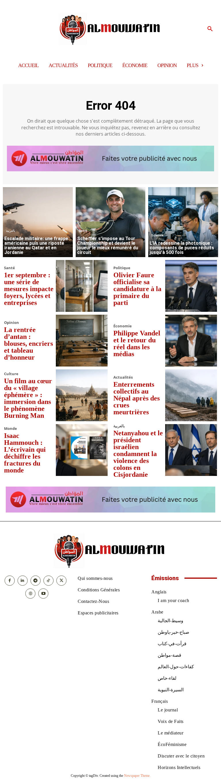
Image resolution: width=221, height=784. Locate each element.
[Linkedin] (23, 581)
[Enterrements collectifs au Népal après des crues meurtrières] (191, 395)
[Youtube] (43, 594)
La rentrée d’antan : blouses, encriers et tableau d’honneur (28, 343)
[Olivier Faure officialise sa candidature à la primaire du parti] (191, 286)
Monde (10, 428)
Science (157, 235)
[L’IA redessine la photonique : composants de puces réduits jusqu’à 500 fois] (183, 222)
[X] (61, 581)
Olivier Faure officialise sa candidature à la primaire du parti (137, 288)
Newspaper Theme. (137, 776)
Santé (9, 268)
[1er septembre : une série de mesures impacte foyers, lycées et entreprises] (82, 286)
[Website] (30, 594)
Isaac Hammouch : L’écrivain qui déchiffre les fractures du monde (25, 453)
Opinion (11, 322)
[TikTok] (48, 581)
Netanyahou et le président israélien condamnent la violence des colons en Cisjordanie (138, 453)
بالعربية (10, 231)
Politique (121, 268)
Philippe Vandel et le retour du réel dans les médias (136, 343)
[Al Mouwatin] (110, 29)
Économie (122, 326)
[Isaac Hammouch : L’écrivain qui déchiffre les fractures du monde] (82, 450)
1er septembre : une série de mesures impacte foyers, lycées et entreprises (29, 288)
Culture (11, 374)
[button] (210, 29)
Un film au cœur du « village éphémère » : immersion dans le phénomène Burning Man (28, 398)
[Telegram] (36, 581)
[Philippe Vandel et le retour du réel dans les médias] (191, 341)
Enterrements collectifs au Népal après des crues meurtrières (136, 398)
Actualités (123, 377)
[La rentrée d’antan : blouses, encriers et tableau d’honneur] (82, 341)
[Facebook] (10, 581)
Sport (83, 231)
